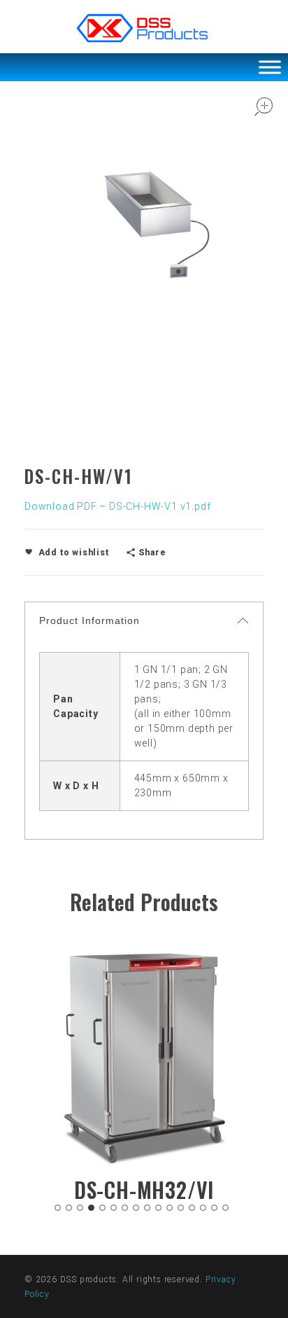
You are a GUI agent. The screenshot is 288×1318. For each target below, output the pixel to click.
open (263, 106)
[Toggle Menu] (270, 67)
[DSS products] (144, 28)
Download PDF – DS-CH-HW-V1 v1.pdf (117, 506)
